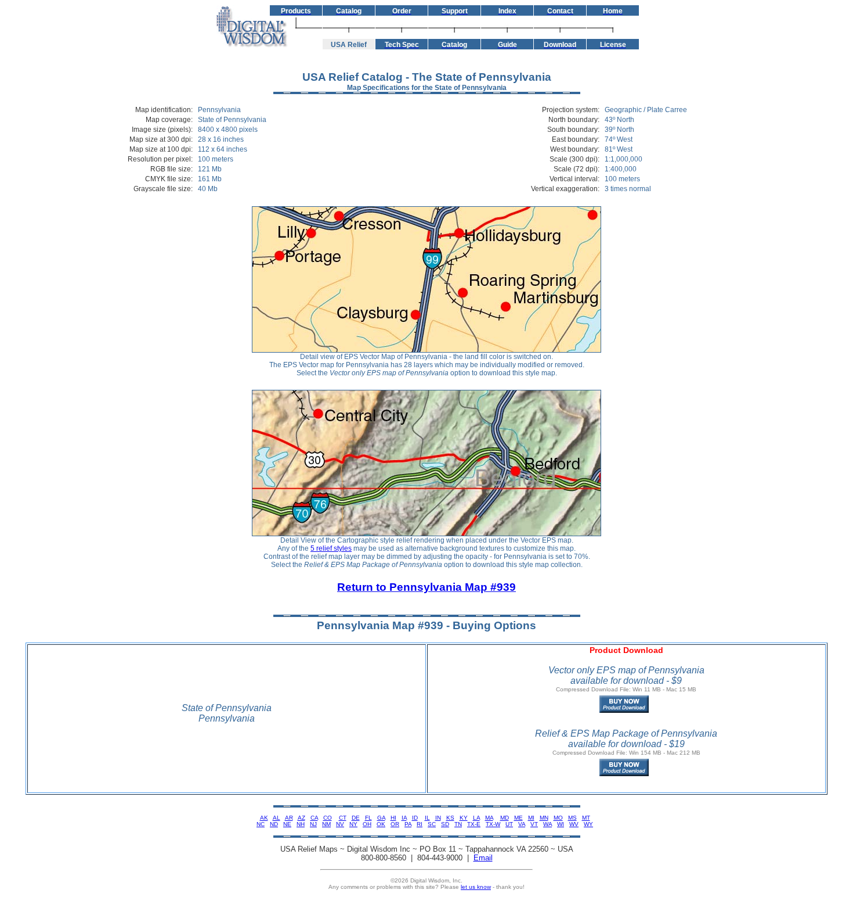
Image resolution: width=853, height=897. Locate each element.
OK (381, 824)
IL (427, 818)
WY (588, 824)
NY (353, 824)
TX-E (473, 824)
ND (274, 824)
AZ (301, 818)
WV (574, 824)
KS (450, 818)
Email (483, 857)
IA (404, 818)
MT (586, 818)
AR (289, 818)
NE (287, 824)
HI (393, 818)
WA (547, 824)
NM (326, 824)
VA (521, 824)
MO (558, 818)
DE (356, 818)
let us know (476, 887)
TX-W (493, 824)
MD (504, 818)
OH (367, 824)
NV (340, 824)
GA (381, 818)
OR (395, 824)
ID (415, 818)
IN (438, 818)
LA (476, 818)
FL (368, 818)
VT (534, 824)
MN (544, 818)
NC (260, 824)
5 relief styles (331, 548)
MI (531, 818)
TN (458, 824)
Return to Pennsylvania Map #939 (426, 587)
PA (407, 824)
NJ (313, 824)
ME (518, 818)
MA (489, 818)
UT (509, 824)
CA (314, 818)
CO (327, 818)
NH (301, 824)
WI (560, 824)
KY (464, 818)
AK (264, 818)
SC (432, 824)
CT (342, 818)
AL (276, 818)
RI (419, 824)
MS (572, 818)
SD (445, 824)
